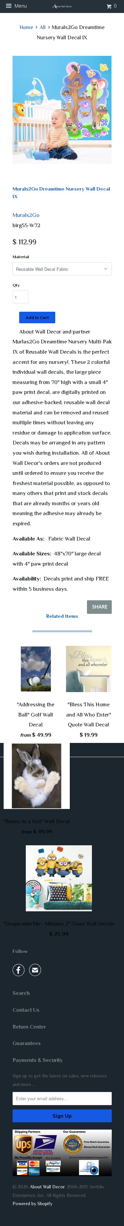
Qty (16, 285)
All (43, 27)
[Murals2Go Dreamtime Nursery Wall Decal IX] (62, 110)
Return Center (29, 1027)
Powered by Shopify (32, 1203)
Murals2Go (26, 215)
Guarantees (27, 1043)
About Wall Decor (47, 1186)
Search (21, 993)
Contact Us (26, 1010)
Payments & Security (37, 1060)
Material (21, 256)
